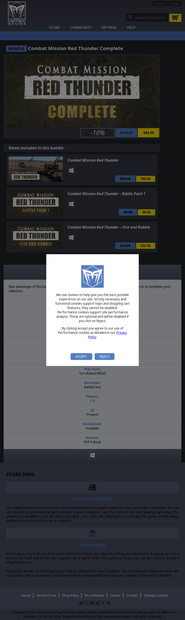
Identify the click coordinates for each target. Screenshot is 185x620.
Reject (104, 356)
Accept (81, 356)
